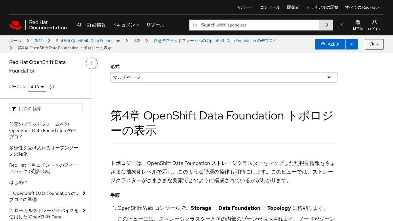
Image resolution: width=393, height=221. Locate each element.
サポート (245, 7)
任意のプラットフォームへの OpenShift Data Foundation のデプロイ (215, 40)
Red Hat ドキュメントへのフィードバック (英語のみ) (43, 168)
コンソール (270, 7)
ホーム (15, 40)
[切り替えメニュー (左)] (92, 63)
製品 (39, 40)
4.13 (136, 40)
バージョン (17, 86)
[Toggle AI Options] (351, 44)
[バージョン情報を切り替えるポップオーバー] (52, 86)
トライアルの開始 (322, 7)
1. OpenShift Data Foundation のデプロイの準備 (44, 196)
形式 (115, 67)
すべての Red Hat (361, 7)
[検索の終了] (342, 25)
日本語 (358, 28)
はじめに (18, 182)
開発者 (293, 7)
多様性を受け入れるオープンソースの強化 (43, 151)
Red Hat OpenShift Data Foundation (88, 40)
